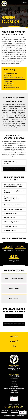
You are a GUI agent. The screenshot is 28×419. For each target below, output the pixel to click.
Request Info (14, 341)
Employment (14, 386)
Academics (8, 13)
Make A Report (14, 392)
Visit (14, 346)
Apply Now (14, 336)
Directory (14, 384)
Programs (14, 13)
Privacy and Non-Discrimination (15, 411)
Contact (14, 381)
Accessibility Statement (4, 411)
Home (2, 13)
